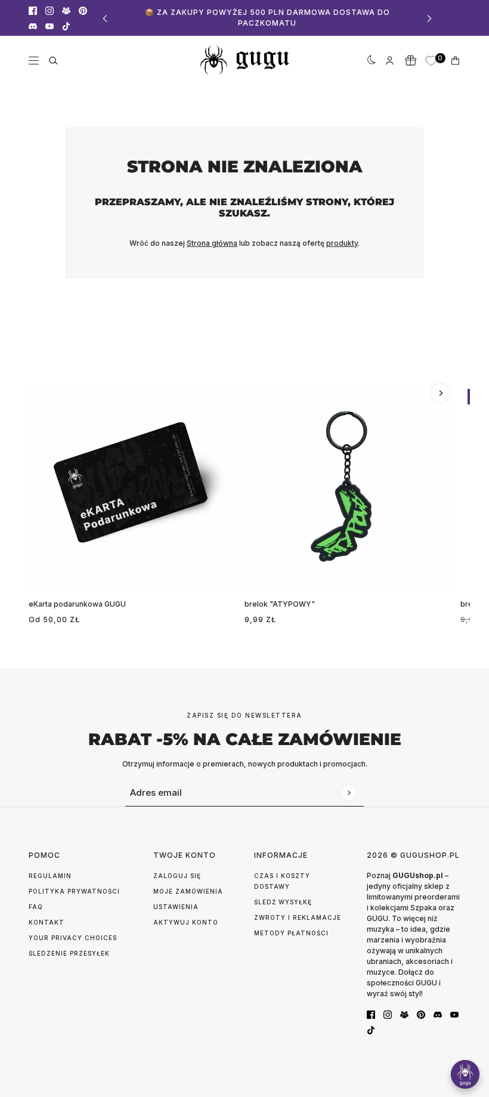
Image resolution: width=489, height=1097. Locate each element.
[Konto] (390, 60)
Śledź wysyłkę (283, 902)
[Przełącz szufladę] (34, 60)
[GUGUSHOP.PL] (244, 60)
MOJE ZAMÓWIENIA (188, 891)
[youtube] (49, 26)
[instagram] (49, 10)
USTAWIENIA (176, 906)
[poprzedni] (105, 18)
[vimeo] (33, 26)
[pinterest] (83, 10)
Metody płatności (291, 933)
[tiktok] (66, 26)
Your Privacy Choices (73, 937)
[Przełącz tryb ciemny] (369, 60)
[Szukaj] (53, 60)
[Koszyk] (455, 60)
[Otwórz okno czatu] (465, 1074)
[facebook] (33, 10)
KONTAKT (46, 922)
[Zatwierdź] (349, 792)
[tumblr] (66, 10)
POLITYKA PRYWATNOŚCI (74, 891)
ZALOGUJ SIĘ (177, 875)
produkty (342, 243)
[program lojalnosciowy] (410, 60)
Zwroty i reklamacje (297, 917)
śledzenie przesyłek (69, 953)
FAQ (36, 906)
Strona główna (212, 243)
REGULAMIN (50, 875)
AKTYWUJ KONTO (185, 922)
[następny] (429, 18)
